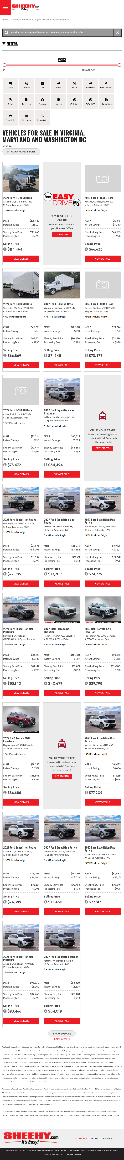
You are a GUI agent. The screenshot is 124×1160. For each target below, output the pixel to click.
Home (5, 19)
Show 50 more (62, 1038)
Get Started (103, 448)
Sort (23, 151)
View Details (21, 258)
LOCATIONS (80, 1138)
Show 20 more (62, 1033)
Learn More (62, 234)
